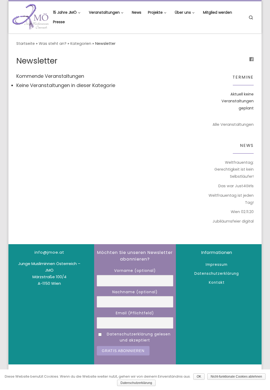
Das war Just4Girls (236, 186)
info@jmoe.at (49, 252)
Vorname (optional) (135, 270)
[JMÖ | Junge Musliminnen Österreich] (30, 16)
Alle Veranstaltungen (233, 124)
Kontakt (217, 282)
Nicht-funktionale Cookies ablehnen (236, 376)
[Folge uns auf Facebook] (251, 59)
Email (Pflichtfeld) (135, 313)
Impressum (217, 264)
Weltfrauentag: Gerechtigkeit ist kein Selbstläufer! (234, 169)
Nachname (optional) (135, 292)
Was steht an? (52, 43)
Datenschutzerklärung (216, 273)
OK (199, 376)
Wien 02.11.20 (242, 211)
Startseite (25, 43)
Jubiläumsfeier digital (233, 221)
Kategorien (80, 43)
